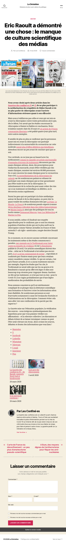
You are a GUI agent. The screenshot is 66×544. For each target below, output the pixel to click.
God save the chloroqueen (33, 371)
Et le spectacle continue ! (16, 397)
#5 (35, 105)
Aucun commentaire (48, 51)
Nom (10, 496)
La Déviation (33, 4)
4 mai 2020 (33, 51)
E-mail (36, 496)
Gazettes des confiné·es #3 (20, 105)
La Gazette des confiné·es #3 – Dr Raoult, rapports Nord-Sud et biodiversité (17, 374)
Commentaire (12, 479)
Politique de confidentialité (30, 539)
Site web (10, 505)
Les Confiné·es (20, 51)
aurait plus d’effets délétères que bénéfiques (35, 147)
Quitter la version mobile (33, 530)
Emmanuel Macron (28, 212)
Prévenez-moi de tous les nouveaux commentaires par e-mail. (28, 513)
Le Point (50, 202)
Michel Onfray (17, 210)
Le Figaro (19, 204)
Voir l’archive (22, 432)
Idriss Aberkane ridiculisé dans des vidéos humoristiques (32, 207)
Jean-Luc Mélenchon (46, 212)
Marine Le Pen (14, 215)
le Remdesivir (46, 246)
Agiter (33, 19)
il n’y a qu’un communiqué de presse (28, 254)
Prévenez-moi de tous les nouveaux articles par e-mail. (26, 517)
